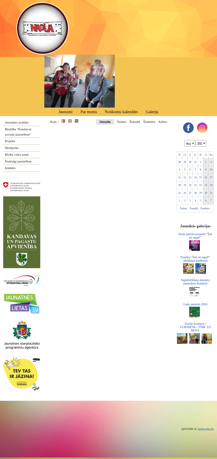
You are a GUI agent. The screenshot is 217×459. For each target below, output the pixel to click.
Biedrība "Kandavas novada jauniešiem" (18, 132)
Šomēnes (149, 121)
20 (190, 185)
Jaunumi (65, 112)
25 (179, 192)
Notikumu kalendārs (121, 112)
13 (190, 177)
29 (185, 162)
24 (211, 185)
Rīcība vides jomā (17, 154)
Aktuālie (105, 121)
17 (211, 177)
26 (185, 192)
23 (205, 185)
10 (211, 169)
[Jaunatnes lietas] (21, 295)
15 (200, 177)
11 (179, 177)
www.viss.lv (206, 428)
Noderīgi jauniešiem (18, 161)
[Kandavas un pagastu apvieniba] (21, 199)
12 (185, 177)
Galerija (152, 112)
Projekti (10, 141)
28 (179, 162)
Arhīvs (162, 121)
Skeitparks (12, 148)
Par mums (89, 112)
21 (195, 185)
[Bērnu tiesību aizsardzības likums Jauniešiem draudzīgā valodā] (24, 357)
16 (205, 177)
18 (179, 185)
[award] (21, 276)
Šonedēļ (134, 121)
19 (185, 185)
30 (190, 162)
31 (195, 162)
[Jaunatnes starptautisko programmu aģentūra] (21, 322)
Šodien (121, 121)
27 (190, 192)
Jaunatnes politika (17, 122)
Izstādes (10, 168)
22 (200, 185)
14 (195, 177)
